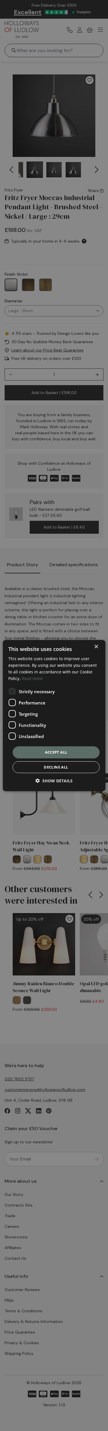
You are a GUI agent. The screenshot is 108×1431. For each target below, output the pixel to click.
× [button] (96, 646)
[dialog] (54, 715)
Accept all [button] (56, 752)
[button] (54, 780)
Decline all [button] (56, 767)
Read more (32, 678)
